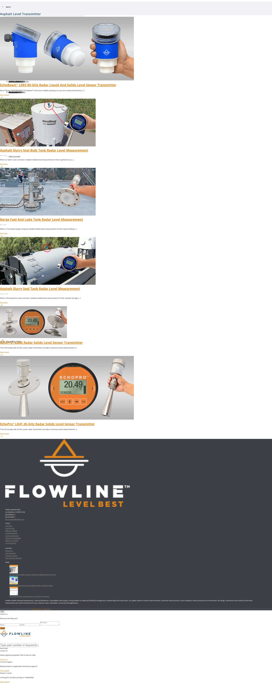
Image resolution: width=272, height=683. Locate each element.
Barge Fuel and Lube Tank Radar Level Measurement (41, 219)
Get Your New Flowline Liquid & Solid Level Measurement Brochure (32, 575)
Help (2, 611)
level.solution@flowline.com (14, 519)
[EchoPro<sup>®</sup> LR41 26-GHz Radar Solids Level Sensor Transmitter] (67, 357)
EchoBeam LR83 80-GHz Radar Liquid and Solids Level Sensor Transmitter (58, 85)
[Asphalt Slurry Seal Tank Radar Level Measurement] (48, 238)
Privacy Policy (37, 609)
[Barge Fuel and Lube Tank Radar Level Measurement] (48, 169)
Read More (4, 164)
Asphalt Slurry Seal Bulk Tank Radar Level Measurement (44, 150)
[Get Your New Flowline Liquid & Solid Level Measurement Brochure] (13, 566)
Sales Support (4, 682)
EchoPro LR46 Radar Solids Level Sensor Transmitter (41, 342)
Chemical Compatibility (13, 538)
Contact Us (9, 551)
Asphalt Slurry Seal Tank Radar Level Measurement (40, 288)
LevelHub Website (11, 533)
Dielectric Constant (11, 541)
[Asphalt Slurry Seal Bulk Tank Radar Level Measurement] (48, 100)
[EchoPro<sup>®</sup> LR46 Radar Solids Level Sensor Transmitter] (33, 307)
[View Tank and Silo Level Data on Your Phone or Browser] (13, 588)
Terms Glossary (10, 543)
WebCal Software (11, 531)
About (8, 7)
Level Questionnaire (12, 536)
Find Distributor (10, 553)
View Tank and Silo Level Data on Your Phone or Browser (29, 596)
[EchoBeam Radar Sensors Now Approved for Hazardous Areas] (13, 577)
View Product (4, 95)
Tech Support (4, 671)
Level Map (8, 526)
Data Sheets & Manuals (13, 558)
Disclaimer (47, 609)
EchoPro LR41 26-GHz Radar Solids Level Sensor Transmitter (47, 424)
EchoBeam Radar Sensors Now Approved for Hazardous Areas (31, 586)
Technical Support (11, 556)
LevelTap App (10, 528)
